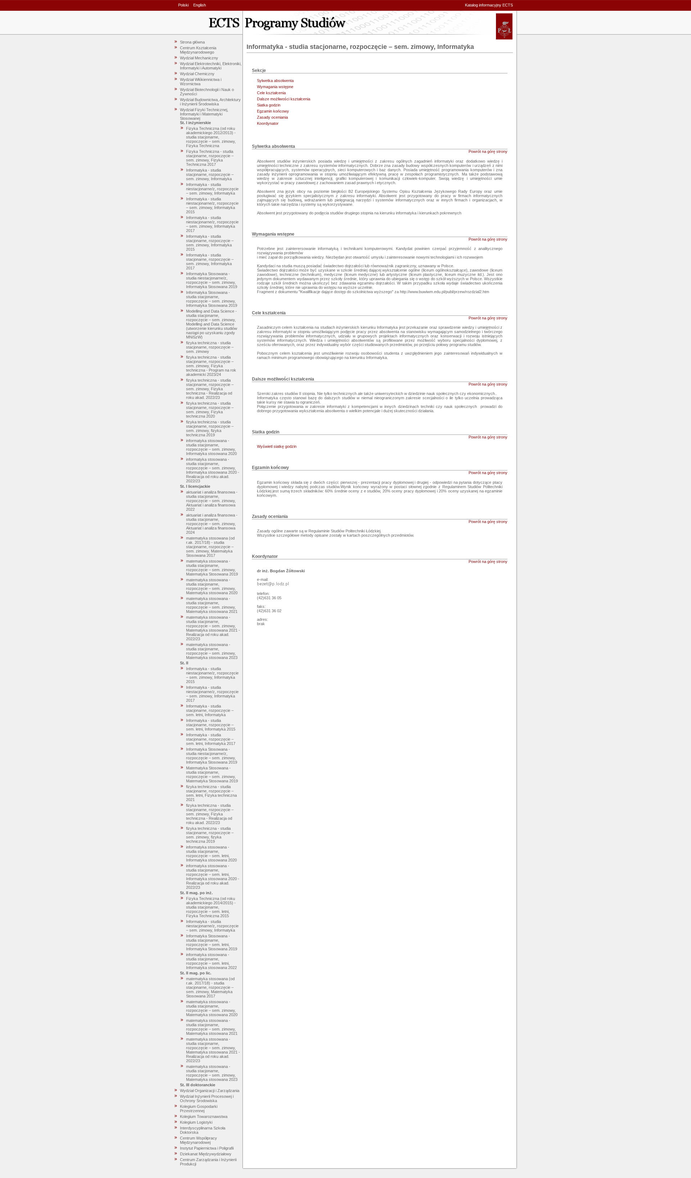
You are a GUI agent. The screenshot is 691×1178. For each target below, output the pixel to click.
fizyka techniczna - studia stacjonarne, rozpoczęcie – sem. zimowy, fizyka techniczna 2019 (210, 428)
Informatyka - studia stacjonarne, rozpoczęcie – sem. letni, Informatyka (210, 710)
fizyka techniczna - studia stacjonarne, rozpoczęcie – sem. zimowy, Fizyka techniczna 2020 (210, 409)
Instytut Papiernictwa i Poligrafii (207, 1148)
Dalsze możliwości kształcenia (283, 99)
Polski (183, 5)
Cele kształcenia (271, 93)
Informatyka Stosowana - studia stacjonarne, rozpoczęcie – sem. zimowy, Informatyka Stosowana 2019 (211, 299)
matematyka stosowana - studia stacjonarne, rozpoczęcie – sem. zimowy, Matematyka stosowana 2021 (212, 605)
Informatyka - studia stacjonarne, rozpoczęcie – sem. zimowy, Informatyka (210, 174)
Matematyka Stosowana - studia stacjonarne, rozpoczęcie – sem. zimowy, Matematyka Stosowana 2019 (212, 774)
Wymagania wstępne (275, 87)
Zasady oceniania (272, 117)
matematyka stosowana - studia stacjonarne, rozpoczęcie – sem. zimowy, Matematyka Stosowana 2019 (212, 567)
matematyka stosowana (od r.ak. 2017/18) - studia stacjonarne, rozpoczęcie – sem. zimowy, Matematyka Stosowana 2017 (210, 547)
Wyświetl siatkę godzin (277, 446)
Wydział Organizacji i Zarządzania (209, 1090)
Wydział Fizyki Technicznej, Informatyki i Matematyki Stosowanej (204, 114)
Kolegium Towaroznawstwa (203, 1116)
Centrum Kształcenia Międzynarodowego (198, 50)
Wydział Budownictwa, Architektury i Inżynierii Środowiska (210, 101)
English (199, 5)
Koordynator (268, 123)
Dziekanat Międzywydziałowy (205, 1154)
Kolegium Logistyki (196, 1122)
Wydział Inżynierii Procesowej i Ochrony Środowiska (207, 1098)
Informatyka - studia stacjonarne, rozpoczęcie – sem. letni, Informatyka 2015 (210, 724)
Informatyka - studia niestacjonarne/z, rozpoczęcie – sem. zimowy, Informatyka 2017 (212, 224)
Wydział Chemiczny (197, 74)
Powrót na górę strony (488, 151)
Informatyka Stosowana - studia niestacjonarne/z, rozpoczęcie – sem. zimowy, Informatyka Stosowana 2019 (211, 280)
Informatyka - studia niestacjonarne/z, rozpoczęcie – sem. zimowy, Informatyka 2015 (212, 205)
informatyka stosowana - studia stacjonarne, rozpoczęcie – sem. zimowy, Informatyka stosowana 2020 (211, 447)
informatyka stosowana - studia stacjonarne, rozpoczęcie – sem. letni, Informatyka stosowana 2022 (211, 961)
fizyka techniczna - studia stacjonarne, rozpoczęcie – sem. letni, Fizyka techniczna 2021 (211, 793)
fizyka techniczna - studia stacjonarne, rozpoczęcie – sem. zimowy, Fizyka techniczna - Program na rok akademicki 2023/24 (211, 366)
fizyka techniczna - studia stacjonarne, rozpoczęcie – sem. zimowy (210, 347)
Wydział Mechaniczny (199, 58)
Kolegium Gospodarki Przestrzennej (198, 1108)
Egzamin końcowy (273, 111)
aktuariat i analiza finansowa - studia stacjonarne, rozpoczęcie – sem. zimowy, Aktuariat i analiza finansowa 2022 (212, 500)
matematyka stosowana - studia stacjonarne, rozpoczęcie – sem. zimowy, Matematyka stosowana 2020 (212, 586)
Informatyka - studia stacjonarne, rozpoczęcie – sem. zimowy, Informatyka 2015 (210, 242)
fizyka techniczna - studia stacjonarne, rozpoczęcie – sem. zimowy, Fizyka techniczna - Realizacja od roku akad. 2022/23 (210, 389)
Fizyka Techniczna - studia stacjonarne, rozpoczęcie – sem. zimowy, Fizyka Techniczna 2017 (210, 158)
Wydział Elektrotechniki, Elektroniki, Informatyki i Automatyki (210, 66)
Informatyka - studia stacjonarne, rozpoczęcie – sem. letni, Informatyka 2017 (210, 739)
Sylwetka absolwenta (275, 80)
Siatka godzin (268, 105)
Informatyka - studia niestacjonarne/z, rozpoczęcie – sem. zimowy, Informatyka (212, 188)
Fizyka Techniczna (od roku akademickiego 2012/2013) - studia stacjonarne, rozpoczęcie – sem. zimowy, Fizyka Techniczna (211, 137)
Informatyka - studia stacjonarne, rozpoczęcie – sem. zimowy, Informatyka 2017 (210, 261)
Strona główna (192, 42)
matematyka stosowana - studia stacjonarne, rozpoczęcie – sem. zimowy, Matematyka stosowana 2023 (212, 651)
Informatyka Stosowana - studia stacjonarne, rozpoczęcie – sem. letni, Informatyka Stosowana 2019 (211, 942)
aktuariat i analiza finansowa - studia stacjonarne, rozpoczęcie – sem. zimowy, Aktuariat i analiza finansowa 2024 (212, 524)
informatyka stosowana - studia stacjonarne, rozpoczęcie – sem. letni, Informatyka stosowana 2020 (211, 853)
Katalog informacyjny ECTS (489, 5)
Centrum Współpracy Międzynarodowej (198, 1140)
